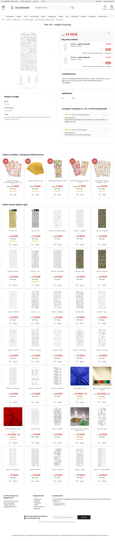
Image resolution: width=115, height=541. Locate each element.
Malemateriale (10, 16)
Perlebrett (83, 16)
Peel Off (6, 104)
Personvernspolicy (39, 506)
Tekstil (25, 16)
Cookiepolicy (37, 503)
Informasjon (98, 1)
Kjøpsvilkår (37, 501)
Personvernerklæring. (70, 522)
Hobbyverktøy (74, 16)
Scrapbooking (92, 16)
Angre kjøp (37, 508)
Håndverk (18, 16)
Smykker (61, 16)
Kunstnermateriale (102, 16)
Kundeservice (37, 499)
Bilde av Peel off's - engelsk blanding (28, 88)
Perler (67, 16)
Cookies (36, 505)
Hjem (2, 19)
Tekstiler (43, 16)
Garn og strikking (34, 16)
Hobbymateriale (52, 16)
